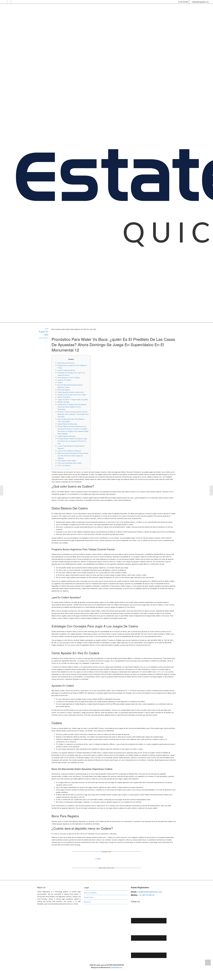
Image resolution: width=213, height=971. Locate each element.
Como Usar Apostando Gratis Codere (69, 463)
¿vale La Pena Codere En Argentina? (69, 451)
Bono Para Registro (64, 390)
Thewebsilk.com (116, 967)
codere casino (160, 672)
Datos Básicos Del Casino (66, 363)
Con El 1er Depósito (64, 465)
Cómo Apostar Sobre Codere (67, 460)
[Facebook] (9, 2)
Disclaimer (87, 902)
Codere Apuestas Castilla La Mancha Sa (71, 392)
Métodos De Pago (63, 402)
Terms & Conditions (90, 893)
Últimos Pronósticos (64, 397)
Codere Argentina (43, 338)
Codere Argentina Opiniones (67, 436)
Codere (60, 382)
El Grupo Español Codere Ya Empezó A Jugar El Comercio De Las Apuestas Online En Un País (72, 440)
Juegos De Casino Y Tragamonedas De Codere (73, 399)
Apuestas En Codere (64, 380)
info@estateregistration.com (200, 2)
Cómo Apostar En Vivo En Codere (69, 377)
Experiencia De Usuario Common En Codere (72, 395)
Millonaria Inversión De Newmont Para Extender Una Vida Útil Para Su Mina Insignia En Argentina (73, 455)
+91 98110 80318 (146, 894)
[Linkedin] (13, 2)
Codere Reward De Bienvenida (67, 424)
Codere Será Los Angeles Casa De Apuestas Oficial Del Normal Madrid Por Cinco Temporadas (72, 406)
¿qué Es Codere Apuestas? (66, 370)
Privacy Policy (88, 897)
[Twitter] (5, 2)
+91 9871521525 (182, 2)
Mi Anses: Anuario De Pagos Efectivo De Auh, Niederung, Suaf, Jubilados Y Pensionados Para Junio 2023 (73, 414)
